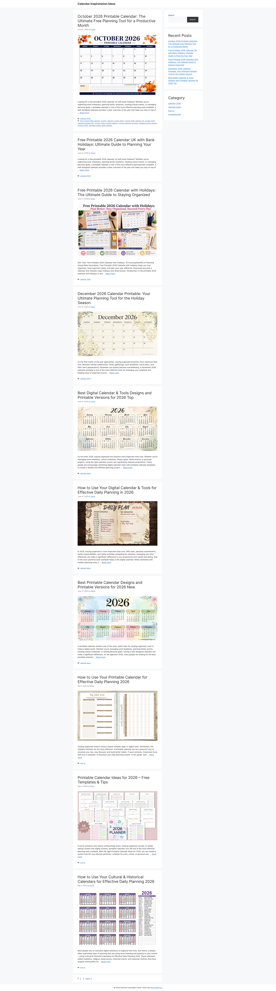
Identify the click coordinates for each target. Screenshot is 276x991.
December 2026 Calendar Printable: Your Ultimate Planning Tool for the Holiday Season (114, 298)
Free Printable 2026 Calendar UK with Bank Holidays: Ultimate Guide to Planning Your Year (116, 144)
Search (171, 15)
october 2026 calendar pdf (134, 121)
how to (82, 763)
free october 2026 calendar (90, 121)
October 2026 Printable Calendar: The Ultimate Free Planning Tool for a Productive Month (116, 21)
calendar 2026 (85, 118)
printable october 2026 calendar (100, 125)
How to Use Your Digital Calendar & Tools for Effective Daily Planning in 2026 (117, 489)
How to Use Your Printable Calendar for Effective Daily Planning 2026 (112, 679)
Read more (84, 113)
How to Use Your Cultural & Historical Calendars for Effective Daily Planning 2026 (116, 879)
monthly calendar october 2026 (112, 121)
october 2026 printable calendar (106, 123)
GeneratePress (156, 988)
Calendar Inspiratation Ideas (96, 3)
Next (89, 978)
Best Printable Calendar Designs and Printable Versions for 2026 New (110, 584)
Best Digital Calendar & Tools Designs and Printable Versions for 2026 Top (115, 395)
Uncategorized (174, 114)
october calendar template (128, 123)
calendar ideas (85, 473)
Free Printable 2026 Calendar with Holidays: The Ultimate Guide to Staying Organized (117, 192)
